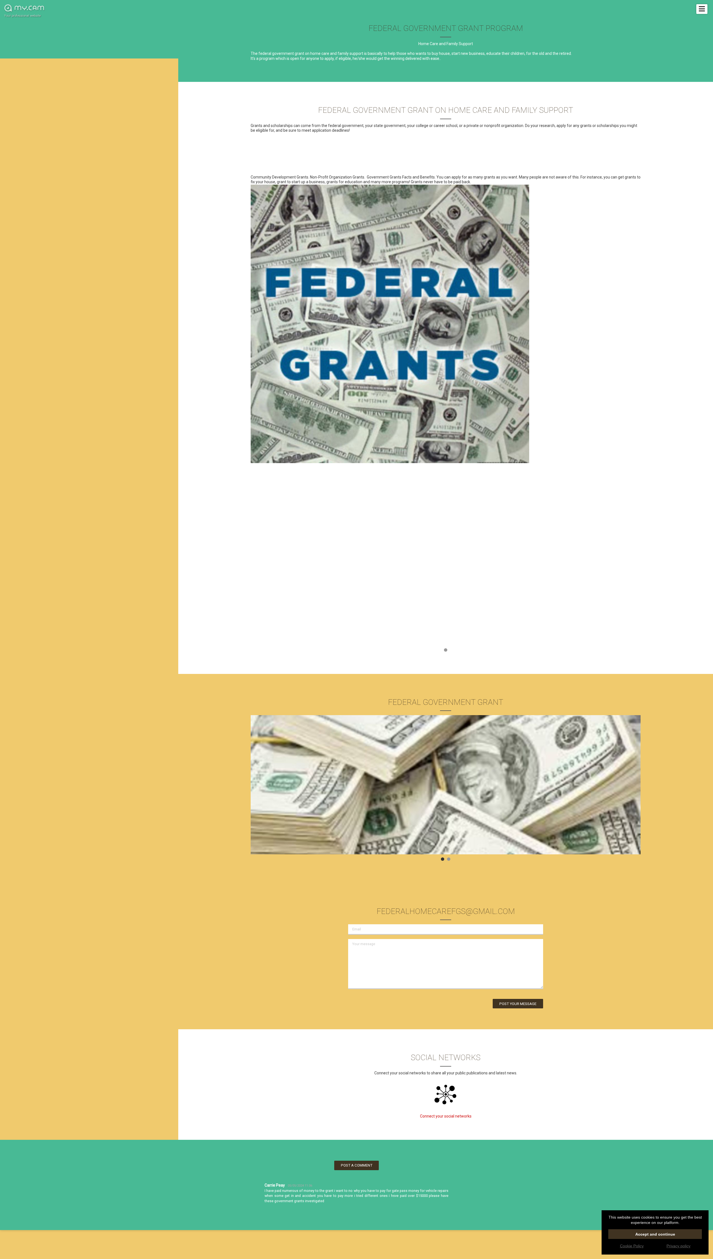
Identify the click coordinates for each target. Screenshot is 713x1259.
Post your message (517, 1004)
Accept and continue (655, 1234)
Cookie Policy (632, 1246)
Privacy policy (678, 1246)
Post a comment (356, 1165)
